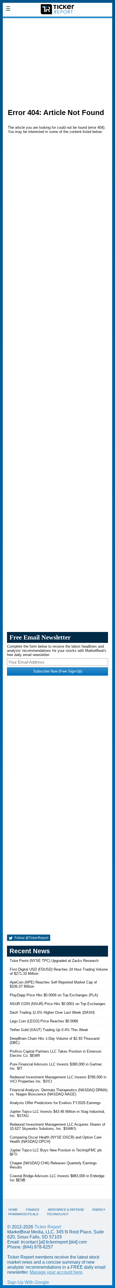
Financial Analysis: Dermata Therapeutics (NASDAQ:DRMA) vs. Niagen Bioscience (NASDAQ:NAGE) (58, 1092)
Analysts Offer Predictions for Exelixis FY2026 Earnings (55, 1103)
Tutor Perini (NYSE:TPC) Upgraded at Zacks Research (54, 961)
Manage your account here (56, 1272)
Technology (57, 1214)
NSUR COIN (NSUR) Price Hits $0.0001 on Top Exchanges (58, 1004)
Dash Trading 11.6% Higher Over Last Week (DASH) (52, 1012)
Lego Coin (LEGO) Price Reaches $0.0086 (44, 1021)
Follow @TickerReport (31, 938)
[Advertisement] (57, 60)
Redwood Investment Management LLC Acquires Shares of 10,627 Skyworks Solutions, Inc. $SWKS (57, 1126)
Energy (98, 1209)
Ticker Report (47, 1226)
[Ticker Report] (57, 22)
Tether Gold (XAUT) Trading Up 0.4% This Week (49, 1030)
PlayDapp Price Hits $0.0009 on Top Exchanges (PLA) (54, 995)
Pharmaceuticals (23, 1214)
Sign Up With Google (28, 1282)
